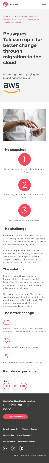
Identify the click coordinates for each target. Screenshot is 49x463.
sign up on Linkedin (17, 417)
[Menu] (44, 4)
